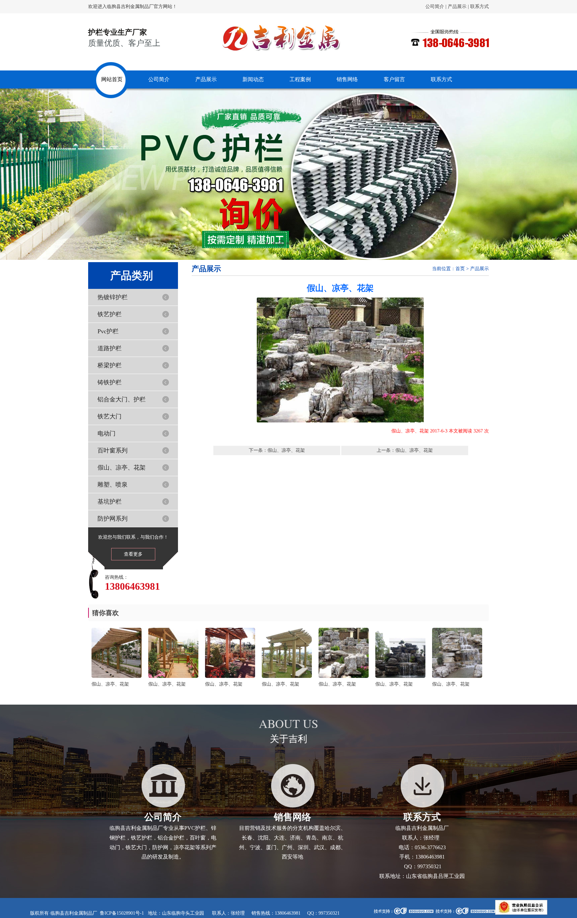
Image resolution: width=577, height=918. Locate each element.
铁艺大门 (110, 416)
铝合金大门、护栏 (122, 399)
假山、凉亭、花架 (122, 467)
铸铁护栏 (110, 382)
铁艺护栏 (110, 314)
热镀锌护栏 (113, 297)
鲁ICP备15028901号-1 (122, 913)
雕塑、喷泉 (113, 484)
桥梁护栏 (110, 365)
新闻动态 (253, 79)
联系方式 (479, 6)
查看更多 (133, 554)
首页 (460, 268)
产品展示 (457, 6)
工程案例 (300, 79)
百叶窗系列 (113, 450)
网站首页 (112, 79)
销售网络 (347, 79)
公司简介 (434, 6)
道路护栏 (110, 348)
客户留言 (394, 79)
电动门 (107, 433)
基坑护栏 (110, 501)
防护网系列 (113, 518)
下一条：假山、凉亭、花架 (277, 450)
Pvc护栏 (108, 331)
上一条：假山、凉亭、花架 (405, 450)
